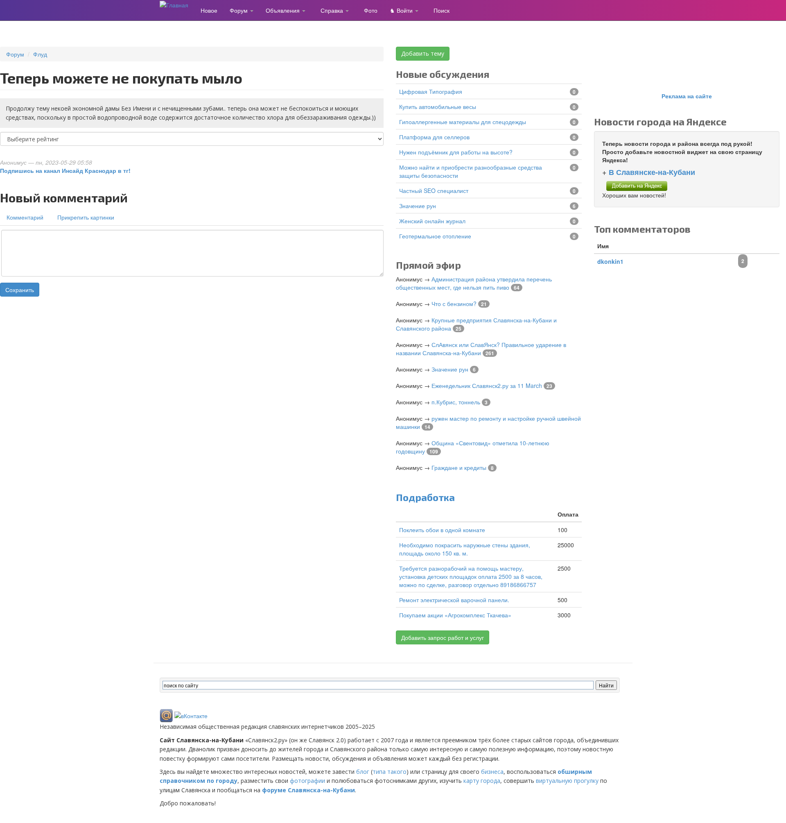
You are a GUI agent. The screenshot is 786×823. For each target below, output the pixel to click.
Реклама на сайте (687, 96)
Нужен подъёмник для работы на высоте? (456, 152)
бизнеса (492, 771)
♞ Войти (402, 10)
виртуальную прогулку (567, 780)
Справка (333, 10)
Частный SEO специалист (433, 190)
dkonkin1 (610, 261)
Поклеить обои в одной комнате (442, 530)
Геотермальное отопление (435, 236)
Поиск (441, 10)
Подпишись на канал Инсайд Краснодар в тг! (65, 170)
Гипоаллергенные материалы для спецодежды (462, 122)
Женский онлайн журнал (432, 221)
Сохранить (19, 290)
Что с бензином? (454, 303)
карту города (481, 780)
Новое (209, 10)
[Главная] (177, 4)
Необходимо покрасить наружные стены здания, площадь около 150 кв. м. (464, 549)
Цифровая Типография (430, 91)
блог (362, 771)
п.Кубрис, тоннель (455, 402)
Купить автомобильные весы (437, 106)
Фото (370, 10)
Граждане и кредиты (458, 467)
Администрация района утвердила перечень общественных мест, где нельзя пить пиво (474, 283)
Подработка (425, 497)
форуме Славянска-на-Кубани (308, 790)
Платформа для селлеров (434, 137)
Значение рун (417, 206)
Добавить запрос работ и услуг (442, 637)
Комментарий (25, 217)
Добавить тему (422, 53)
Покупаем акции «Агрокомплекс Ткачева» (455, 615)
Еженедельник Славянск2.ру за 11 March (486, 385)
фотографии (307, 780)
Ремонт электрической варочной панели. (454, 600)
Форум (239, 10)
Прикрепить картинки (85, 217)
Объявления (283, 10)
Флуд (40, 54)
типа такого (390, 771)
